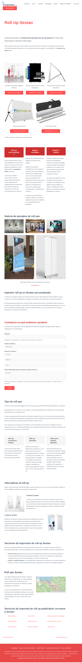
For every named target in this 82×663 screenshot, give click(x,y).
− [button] (38, 581)
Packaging (48, 4)
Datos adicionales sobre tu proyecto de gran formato (21, 369)
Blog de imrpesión (65, 4)
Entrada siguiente (62, 637)
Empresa (7, 334)
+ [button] (38, 579)
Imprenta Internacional (53, 648)
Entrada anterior (7, 637)
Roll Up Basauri (12, 627)
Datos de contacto (10, 351)
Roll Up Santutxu (32, 621)
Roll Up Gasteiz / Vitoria (55, 621)
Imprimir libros (41, 648)
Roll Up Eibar (31, 616)
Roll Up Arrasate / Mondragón (56, 616)
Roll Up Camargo (33, 627)
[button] (10, 8)
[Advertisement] (35, 31)
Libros (33, 4)
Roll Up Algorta (12, 621)
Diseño (56, 4)
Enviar (9, 388)
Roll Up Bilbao (12, 616)
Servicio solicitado (9, 343)
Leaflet (52, 591)
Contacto (76, 4)
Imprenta (27, 4)
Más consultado (66, 648)
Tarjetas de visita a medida (27, 648)
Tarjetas (40, 4)
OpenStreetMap (62, 591)
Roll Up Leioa (51, 627)
